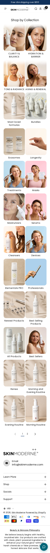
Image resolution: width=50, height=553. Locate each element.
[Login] (40, 8)
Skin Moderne (18, 512)
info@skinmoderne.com (27, 464)
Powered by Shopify (36, 512)
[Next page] (35, 434)
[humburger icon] (5, 8)
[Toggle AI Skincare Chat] (44, 547)
